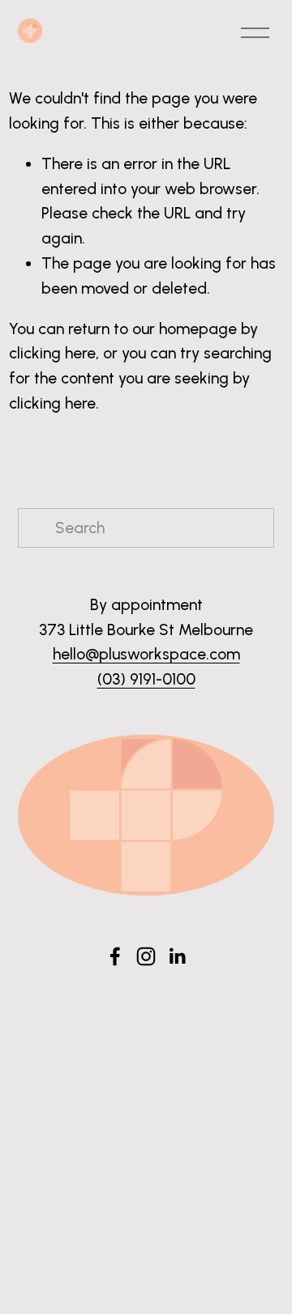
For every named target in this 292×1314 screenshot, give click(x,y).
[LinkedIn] (177, 956)
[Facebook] (115, 956)
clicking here (52, 353)
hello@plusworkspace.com (146, 654)
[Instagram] (146, 956)
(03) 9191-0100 (146, 679)
